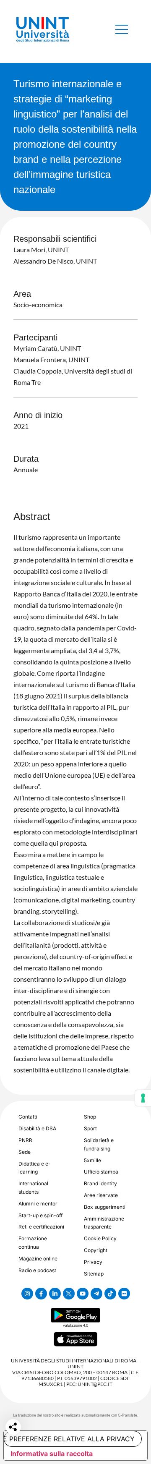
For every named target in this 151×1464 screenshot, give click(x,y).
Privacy (93, 1262)
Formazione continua (32, 1242)
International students (33, 1187)
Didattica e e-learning (34, 1168)
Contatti (27, 1117)
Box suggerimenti (104, 1207)
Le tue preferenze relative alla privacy (69, 1439)
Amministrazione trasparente (104, 1223)
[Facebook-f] (41, 1293)
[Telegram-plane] (96, 1293)
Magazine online (37, 1258)
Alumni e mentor (37, 1203)
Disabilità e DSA (37, 1128)
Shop (90, 1117)
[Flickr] (124, 1293)
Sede (24, 1152)
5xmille (92, 1160)
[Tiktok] (110, 1293)
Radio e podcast (37, 1270)
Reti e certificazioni (41, 1226)
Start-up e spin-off (40, 1215)
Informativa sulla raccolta (51, 1453)
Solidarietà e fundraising (99, 1144)
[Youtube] (83, 1293)
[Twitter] (69, 1293)
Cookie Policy (100, 1238)
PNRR (25, 1140)
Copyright (95, 1250)
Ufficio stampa (101, 1172)
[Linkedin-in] (55, 1293)
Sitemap (94, 1274)
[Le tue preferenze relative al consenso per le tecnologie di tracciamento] (143, 1098)
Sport (90, 1128)
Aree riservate (101, 1195)
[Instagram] (27, 1293)
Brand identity (100, 1183)
